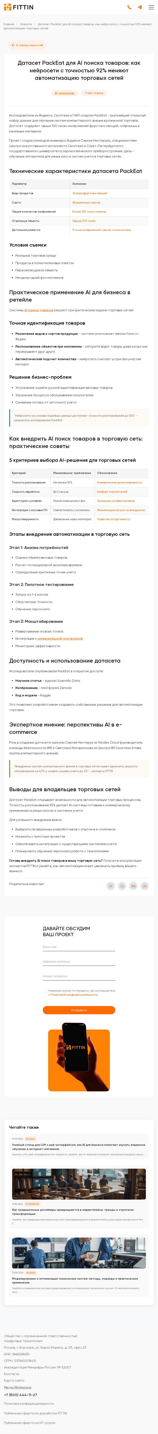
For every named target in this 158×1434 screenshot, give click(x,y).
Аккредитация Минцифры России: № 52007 (37, 1367)
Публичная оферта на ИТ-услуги (29, 1423)
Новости (26, 24)
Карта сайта (14, 1380)
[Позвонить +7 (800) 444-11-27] (129, 7)
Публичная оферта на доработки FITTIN (35, 1413)
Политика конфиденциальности (29, 1404)
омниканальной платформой (60, 639)
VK (111, 885)
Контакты (11, 1374)
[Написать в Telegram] (140, 7)
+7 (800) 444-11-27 (20, 1395)
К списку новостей (27, 45)
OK (145, 885)
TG (122, 885)
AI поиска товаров (38, 310)
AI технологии (64, 93)
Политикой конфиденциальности (74, 994)
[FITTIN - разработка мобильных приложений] (18, 7)
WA (133, 885)
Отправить (79, 1010)
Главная (8, 24)
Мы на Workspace (17, 1387)
